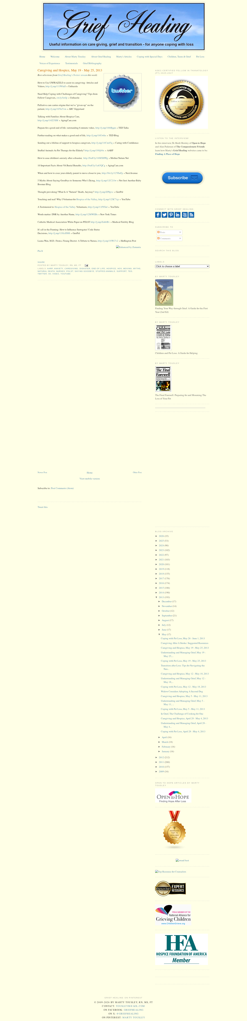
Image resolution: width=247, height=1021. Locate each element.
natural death (46, 271)
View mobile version (90, 478)
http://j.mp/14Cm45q (101, 142)
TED (130, 271)
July (164, 625)
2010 (162, 766)
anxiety (58, 269)
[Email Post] (86, 265)
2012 (162, 757)
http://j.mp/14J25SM (48, 120)
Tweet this (43, 507)
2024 (162, 545)
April (164, 737)
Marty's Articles (124, 56)
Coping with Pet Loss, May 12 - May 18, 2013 (183, 686)
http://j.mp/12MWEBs (87, 214)
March (165, 742)
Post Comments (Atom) (62, 488)
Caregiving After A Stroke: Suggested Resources (184, 643)
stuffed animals (105, 271)
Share (41, 262)
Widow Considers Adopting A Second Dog (182, 691)
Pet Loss (200, 56)
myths (136, 269)
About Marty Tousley (75, 56)
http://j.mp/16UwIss (96, 135)
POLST (69, 271)
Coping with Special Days (149, 56)
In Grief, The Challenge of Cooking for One (182, 713)
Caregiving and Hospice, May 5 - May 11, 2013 (184, 696)
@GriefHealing (127, 1013)
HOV (120, 269)
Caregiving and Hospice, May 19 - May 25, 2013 (70, 70)
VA (49, 274)
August (165, 620)
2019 (162, 569)
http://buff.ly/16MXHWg (95, 158)
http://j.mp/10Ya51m (56, 108)
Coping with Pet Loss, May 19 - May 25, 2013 (183, 660)
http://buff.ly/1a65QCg (93, 165)
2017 (162, 578)
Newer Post (42, 472)
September (167, 615)
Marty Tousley (133, 1017)
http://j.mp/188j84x (94, 150)
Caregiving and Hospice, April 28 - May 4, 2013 (184, 718)
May (164, 634)
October (166, 610)
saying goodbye (84, 271)
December (167, 601)
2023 (162, 550)
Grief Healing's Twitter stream (72, 75)
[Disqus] (90, 329)
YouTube (66, 274)
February (166, 746)
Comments (165, 238)
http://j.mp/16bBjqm (105, 127)
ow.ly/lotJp (62, 97)
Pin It (40, 250)
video (55, 274)
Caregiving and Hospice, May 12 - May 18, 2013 (185, 673)
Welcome (54, 56)
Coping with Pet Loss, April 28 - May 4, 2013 (183, 731)
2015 (162, 587)
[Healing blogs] (174, 849)
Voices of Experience (49, 63)
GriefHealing (134, 1009)
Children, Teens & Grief (179, 56)
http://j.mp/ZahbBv (100, 222)
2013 (162, 597)
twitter (42, 274)
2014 (162, 592)
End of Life (98, 269)
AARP (50, 269)
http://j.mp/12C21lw (106, 180)
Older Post (137, 472)
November (167, 606)
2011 (162, 762)
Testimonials (71, 63)
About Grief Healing (101, 56)
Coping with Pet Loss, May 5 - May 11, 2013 (183, 709)
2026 (162, 536)
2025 (162, 540)
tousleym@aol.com (130, 1006)
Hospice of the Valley (86, 199)
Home (42, 56)
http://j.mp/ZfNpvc (104, 191)
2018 (162, 573)
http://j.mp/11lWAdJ (56, 86)
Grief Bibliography (92, 63)
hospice (111, 269)
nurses (60, 271)
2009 (162, 771)
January (166, 751)
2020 (162, 564)
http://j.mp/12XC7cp (108, 199)
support (122, 271)
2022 (162, 554)
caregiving (71, 269)
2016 (162, 583)
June (164, 629)
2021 (162, 559)
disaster (85, 269)
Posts (162, 232)
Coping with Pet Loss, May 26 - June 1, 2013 (183, 638)
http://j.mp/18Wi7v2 (108, 240)
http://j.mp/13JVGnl (98, 206)
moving (127, 269)
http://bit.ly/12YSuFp (112, 173)
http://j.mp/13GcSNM (59, 233)
